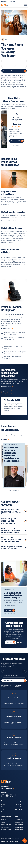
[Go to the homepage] (6, 781)
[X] (15, 795)
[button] (25, 5)
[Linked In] (11, 795)
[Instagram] (7, 795)
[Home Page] (5, 5)
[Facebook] (2, 795)
